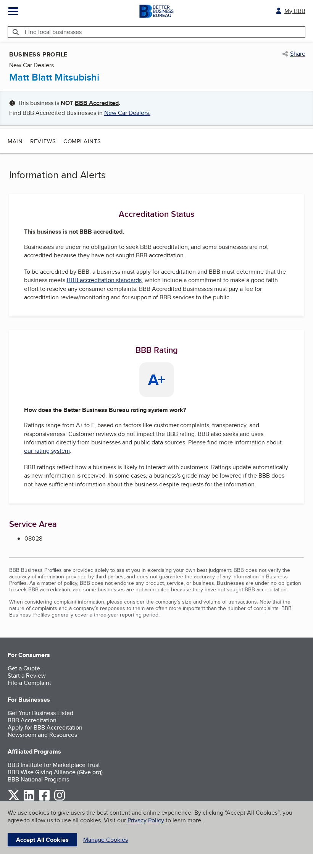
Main (15, 141)
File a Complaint (29, 682)
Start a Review (27, 675)
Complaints (82, 141)
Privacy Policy (145, 820)
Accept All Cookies (42, 839)
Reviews (43, 141)
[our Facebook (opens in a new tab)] (44, 799)
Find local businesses (53, 31)
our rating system (47, 450)
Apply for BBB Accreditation (45, 727)
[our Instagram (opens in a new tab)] (59, 799)
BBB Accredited (97, 102)
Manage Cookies (105, 839)
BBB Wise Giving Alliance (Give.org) (55, 772)
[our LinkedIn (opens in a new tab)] (29, 799)
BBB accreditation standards (104, 280)
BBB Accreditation (32, 720)
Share (297, 54)
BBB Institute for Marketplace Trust (54, 764)
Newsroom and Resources (42, 734)
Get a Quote (24, 668)
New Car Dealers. (127, 112)
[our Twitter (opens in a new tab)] (14, 799)
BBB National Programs (38, 779)
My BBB (294, 11)
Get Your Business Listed (40, 713)
